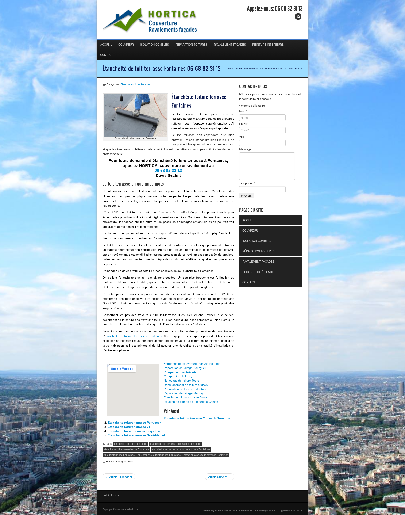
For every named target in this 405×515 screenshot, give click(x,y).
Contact (106, 54)
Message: (245, 149)
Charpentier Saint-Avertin (180, 372)
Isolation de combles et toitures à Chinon (191, 401)
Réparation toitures (191, 44)
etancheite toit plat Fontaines (130, 443)
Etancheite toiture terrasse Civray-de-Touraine (197, 418)
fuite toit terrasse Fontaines (119, 455)
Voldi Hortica (111, 495)
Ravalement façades (230, 44)
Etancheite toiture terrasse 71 (129, 426)
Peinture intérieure (268, 44)
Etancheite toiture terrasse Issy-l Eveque (137, 431)
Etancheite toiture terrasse (249, 68)
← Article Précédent (119, 476)
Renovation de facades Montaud (185, 389)
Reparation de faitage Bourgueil (185, 368)
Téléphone (247, 183)
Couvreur (126, 44)
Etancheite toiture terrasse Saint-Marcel (136, 435)
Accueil (106, 44)
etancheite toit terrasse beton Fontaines (126, 449)
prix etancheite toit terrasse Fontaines (159, 455)
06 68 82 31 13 (288, 8)
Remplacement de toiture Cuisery (186, 384)
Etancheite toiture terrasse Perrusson (135, 422)
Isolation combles (154, 44)
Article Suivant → (219, 476)
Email (243, 124)
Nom (243, 111)
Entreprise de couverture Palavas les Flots (192, 363)
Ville (242, 136)
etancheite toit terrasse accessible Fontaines (175, 443)
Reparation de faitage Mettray (184, 393)
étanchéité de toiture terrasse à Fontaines (133, 336)
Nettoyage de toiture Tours (181, 380)
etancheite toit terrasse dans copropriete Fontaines (181, 449)
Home (231, 68)
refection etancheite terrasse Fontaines (206, 455)
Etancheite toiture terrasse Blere (185, 397)
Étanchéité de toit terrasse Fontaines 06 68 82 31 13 (162, 68)
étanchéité (155, 149)
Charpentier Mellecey (178, 376)
